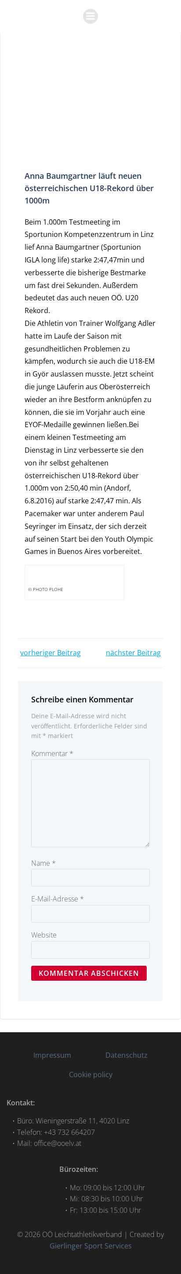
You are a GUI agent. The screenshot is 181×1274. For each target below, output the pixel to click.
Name (43, 863)
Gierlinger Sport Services (91, 1246)
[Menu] (90, 16)
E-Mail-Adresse (57, 899)
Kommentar (52, 753)
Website (44, 935)
